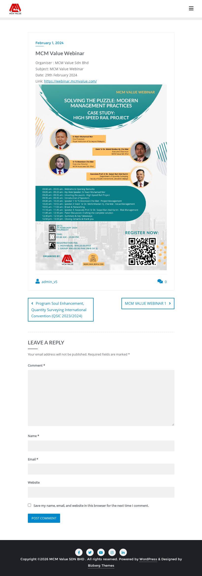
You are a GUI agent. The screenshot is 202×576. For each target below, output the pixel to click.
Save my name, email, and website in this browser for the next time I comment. (91, 505)
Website (34, 482)
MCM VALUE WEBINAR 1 (146, 303)
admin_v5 (49, 281)
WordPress (148, 559)
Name (33, 436)
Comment (36, 365)
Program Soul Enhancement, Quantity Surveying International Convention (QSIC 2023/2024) (58, 309)
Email (33, 459)
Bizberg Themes (101, 565)
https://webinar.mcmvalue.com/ (70, 81)
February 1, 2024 (49, 43)
